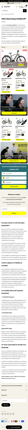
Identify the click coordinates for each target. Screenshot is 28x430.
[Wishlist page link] (16, 6)
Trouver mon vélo (14, 186)
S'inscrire (14, 213)
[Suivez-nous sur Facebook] (2, 414)
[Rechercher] (25, 10)
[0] (25, 6)
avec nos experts (15, 3)
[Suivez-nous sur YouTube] (11, 414)
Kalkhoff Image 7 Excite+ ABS (6, 127)
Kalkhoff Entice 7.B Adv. (20, 78)
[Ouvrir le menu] (2, 6)
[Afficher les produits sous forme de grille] (23, 47)
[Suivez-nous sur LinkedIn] (13, 414)
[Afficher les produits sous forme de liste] (26, 47)
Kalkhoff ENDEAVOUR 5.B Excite (6, 79)
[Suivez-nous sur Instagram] (5, 414)
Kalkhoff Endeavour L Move (20, 127)
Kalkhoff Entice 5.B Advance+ (7, 64)
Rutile (2, 14)
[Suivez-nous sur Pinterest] (8, 414)
